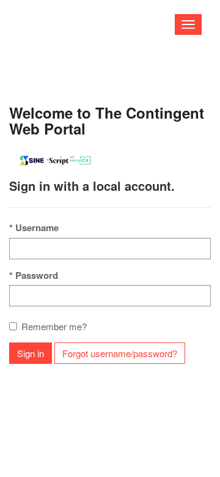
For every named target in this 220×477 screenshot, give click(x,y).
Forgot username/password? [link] (119, 353)
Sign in (30, 353)
